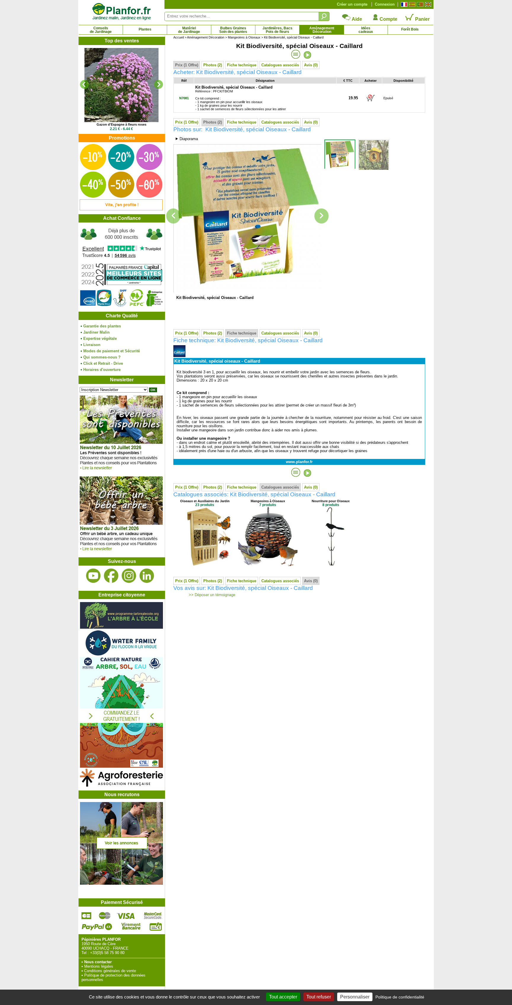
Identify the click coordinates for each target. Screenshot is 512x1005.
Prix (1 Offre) (186, 65)
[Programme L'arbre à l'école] (121, 627)
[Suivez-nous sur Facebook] (111, 575)
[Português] (419, 4)
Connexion (385, 4)
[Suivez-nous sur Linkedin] (146, 575)
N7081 (184, 98)
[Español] (411, 4)
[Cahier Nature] (121, 766)
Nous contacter (98, 962)
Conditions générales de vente (110, 971)
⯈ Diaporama (186, 139)
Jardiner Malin (96, 332)
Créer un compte (352, 4)
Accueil (178, 37)
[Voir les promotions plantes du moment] (121, 209)
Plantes (145, 29)
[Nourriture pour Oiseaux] (330, 565)
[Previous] (84, 84)
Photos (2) (212, 65)
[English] (427, 4)
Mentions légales (98, 966)
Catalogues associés (280, 65)
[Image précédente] (173, 216)
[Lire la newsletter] (121, 471)
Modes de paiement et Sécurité (111, 351)
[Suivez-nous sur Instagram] (128, 575)
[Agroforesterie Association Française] (121, 785)
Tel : (85, 952)
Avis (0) (311, 65)
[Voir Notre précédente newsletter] (121, 552)
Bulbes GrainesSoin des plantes (233, 30)
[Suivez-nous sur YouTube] (93, 575)
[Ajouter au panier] (370, 101)
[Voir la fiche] (121, 85)
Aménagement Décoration (205, 37)
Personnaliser (354, 996)
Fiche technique (241, 65)
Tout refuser (318, 996)
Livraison (91, 345)
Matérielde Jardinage (189, 30)
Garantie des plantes (102, 326)
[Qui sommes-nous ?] (121, 267)
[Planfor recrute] (121, 883)
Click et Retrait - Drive (103, 363)
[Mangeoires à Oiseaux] (267, 565)
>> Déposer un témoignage (211, 595)
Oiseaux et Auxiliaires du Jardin (205, 501)
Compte (387, 19)
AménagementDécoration (321, 30)
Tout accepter (283, 996)
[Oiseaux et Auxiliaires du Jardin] (204, 565)
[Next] (158, 84)
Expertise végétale (100, 338)
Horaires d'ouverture (102, 369)
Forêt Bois (410, 29)
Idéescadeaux (366, 30)
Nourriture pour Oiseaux (331, 501)
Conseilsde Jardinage (101, 30)
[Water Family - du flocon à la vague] (121, 655)
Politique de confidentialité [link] (399, 997)
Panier (422, 19)
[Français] (403, 4)
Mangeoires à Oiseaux (244, 37)
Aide (356, 19)
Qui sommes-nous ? (102, 357)
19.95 (353, 98)
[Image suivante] (321, 216)
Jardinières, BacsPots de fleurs (277, 30)
